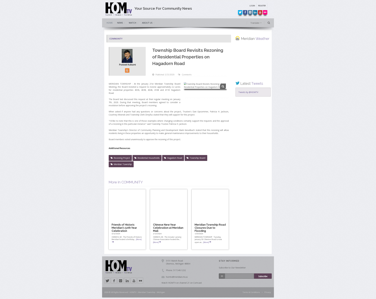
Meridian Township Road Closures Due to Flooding (210, 227)
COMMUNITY (115, 38)
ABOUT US (147, 22)
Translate (255, 22)
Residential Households (148, 157)
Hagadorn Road (174, 157)
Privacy (268, 292)
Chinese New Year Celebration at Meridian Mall (168, 227)
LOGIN (252, 5)
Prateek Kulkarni (127, 65)
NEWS (120, 22)
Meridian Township (123, 164)
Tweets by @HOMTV (248, 92)
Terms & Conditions (251, 292)
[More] (156, 242)
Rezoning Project (122, 157)
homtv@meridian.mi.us (177, 276)
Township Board (197, 157)
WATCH (132, 22)
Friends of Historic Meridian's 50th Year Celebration (124, 227)
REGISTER (262, 5)
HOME (109, 22)
